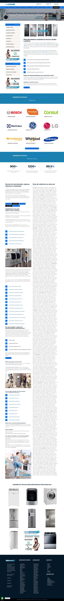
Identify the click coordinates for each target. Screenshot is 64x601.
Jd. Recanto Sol (36, 583)
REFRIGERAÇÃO (22, 7)
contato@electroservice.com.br (11, 1)
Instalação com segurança (11, 72)
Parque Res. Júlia (36, 564)
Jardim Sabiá (35, 584)
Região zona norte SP (22, 15)
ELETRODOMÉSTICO (30, 7)
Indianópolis (22, 580)
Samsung (11, 500)
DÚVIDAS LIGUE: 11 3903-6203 (32, 158)
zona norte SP (15, 203)
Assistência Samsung (10, 44)
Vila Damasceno (36, 590)
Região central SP (13, 15)
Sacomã (21, 572)
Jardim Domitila (36, 572)
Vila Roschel (35, 591)
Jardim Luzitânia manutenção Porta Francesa (16, 305)
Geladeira (48, 579)
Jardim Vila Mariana (23, 591)
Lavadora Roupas (49, 583)
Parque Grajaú (36, 581)
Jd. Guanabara (36, 582)
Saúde (21, 570)
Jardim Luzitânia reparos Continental (14, 404)
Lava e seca (49, 584)
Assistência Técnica (9, 63)
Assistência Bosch (9, 35)
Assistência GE (8, 38)
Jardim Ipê (21, 593)
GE (11, 498)
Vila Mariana (22, 589)
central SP (8, 203)
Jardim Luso (35, 574)
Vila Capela (35, 571)
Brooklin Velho (22, 568)
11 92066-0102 (38, 3)
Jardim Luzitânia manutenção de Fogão (15, 286)
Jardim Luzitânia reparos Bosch (13, 407)
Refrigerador (49, 580)
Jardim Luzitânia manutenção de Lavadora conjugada (17, 317)
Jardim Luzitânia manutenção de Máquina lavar (16, 314)
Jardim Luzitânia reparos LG (13, 413)
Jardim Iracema (36, 565)
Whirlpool (11, 501)
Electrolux (11, 495)
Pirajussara (35, 567)
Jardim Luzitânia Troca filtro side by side (15, 243)
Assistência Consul (9, 27)
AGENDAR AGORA (32, 100)
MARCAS (17, 7)
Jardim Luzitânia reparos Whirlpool (14, 420)
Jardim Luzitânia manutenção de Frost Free (15, 298)
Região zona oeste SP (39, 15)
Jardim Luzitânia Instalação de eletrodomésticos (16, 240)
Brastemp (11, 493)
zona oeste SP (9, 205)
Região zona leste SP (48, 15)
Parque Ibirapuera (22, 579)
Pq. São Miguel (36, 585)
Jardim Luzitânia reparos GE (13, 410)
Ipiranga (21, 571)
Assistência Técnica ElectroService (32, 148)
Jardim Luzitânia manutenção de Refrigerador (16, 292)
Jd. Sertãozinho (36, 578)
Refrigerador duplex (50, 581)
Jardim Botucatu (22, 584)
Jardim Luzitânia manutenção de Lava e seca (16, 320)
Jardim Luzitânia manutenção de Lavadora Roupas (16, 311)
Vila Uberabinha (22, 582)
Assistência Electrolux (10, 30)
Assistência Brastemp (10, 24)
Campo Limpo (22, 564)
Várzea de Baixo (36, 592)
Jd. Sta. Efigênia (36, 568)
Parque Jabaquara (22, 576)
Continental (11, 496)
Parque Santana (36, 570)
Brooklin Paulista (22, 567)
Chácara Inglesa (22, 588)
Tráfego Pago (45, 599)
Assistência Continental (10, 33)
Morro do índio (36, 588)
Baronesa (35, 586)
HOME (7, 7)
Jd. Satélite (35, 579)
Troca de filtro (9, 74)
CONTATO (48, 7)
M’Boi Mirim (35, 589)
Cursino (21, 569)
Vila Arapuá (21, 583)
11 (41, 78)
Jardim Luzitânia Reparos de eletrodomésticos (16, 237)
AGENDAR (26, 87)
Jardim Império (36, 576)
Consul (12, 494)
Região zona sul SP (30, 15)
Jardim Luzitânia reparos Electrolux (14, 401)
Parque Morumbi (36, 593)
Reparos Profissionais (10, 69)
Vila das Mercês (22, 585)
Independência (36, 587)
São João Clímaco (22, 586)
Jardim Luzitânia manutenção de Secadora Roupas (16, 323)
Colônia (35, 580)
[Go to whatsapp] (2, 598)
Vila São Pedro (22, 590)
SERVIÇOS (35, 7)
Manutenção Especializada (11, 66)
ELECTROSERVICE (12, 7)
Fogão (48, 578)
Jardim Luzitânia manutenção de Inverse (15, 302)
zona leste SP (16, 205)
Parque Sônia (36, 569)
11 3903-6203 (56, 3)
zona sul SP (22, 203)
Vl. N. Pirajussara (36, 566)
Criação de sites (40, 599)
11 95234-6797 (48, 3)
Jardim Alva (21, 592)
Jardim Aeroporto (22, 565)
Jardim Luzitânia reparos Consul (14, 398)
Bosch (12, 497)
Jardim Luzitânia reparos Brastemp (14, 395)
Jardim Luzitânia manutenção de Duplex (15, 295)
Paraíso (21, 581)
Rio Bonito (35, 577)
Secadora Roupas (49, 585)
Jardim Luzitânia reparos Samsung (14, 416)
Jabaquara (21, 566)
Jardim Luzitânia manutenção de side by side (16, 308)
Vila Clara (21, 574)
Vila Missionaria (36, 575)
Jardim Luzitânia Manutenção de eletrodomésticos (16, 234)
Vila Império (35, 573)
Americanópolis (22, 573)
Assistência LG (8, 41)
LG (11, 499)
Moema (21, 577)
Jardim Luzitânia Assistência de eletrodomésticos (16, 231)
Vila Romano (22, 587)
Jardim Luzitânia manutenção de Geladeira (15, 289)
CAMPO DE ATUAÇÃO (42, 7)
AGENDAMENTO (56, 7)
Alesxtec (36, 599)
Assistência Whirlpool (10, 47)
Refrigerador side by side (51, 582)
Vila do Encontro (22, 575)
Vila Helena (21, 578)
